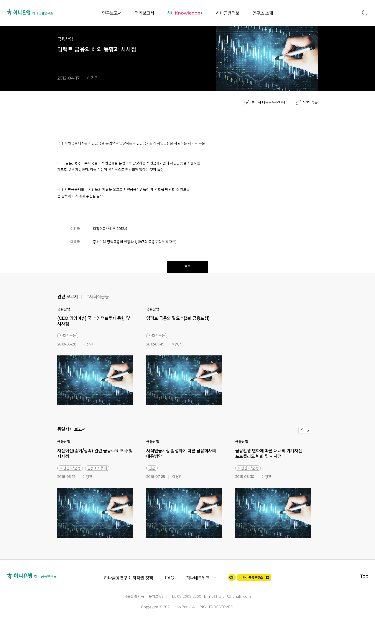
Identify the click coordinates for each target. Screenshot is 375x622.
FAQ (169, 577)
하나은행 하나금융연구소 (30, 12)
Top (364, 576)
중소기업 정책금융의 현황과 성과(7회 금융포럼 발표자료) (134, 242)
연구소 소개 (262, 13)
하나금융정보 (227, 13)
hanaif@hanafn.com (233, 596)
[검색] (365, 13)
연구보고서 (112, 13)
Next (308, 430)
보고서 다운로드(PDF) (268, 102)
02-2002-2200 (189, 596)
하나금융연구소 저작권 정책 (128, 577)
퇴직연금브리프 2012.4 (110, 229)
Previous (301, 430)
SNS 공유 (310, 102)
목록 (187, 267)
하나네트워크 (198, 577)
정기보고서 (144, 13)
